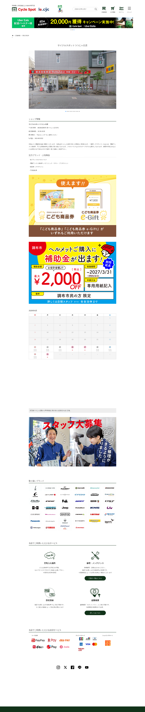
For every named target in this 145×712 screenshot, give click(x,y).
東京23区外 (26, 35)
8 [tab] (76, 111)
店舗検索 (17, 35)
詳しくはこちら (95, 613)
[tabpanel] (72, 22)
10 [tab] (79, 111)
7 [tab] (74, 111)
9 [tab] (77, 111)
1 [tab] (65, 111)
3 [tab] (68, 111)
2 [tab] (72, 29)
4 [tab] (70, 111)
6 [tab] (73, 111)
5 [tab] (71, 111)
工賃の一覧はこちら (95, 578)
